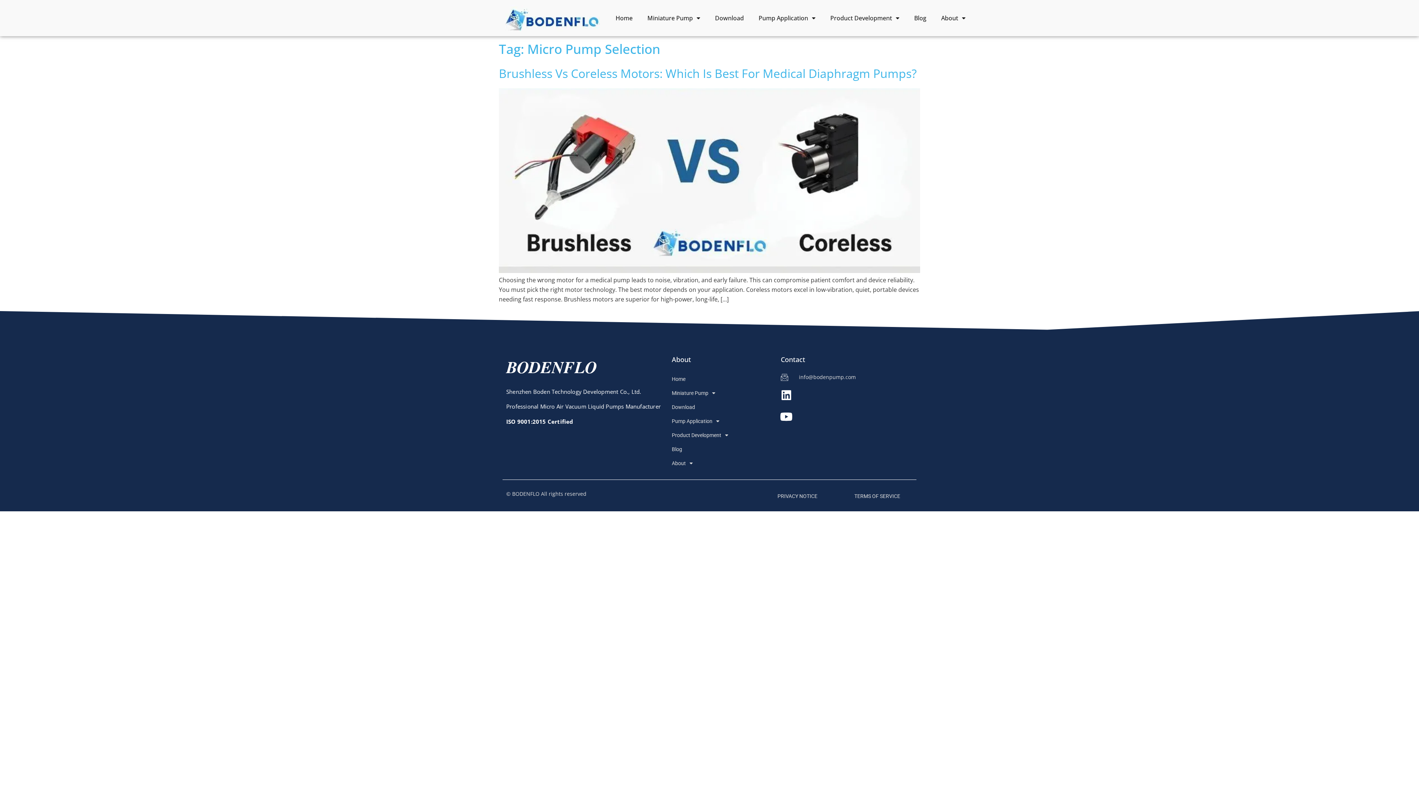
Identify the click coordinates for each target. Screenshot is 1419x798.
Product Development (861, 18)
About (949, 18)
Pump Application (783, 18)
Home (624, 18)
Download (729, 18)
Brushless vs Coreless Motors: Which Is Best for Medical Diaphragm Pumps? (708, 73)
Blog (920, 18)
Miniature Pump (670, 18)
